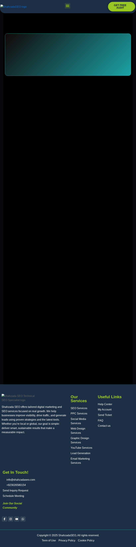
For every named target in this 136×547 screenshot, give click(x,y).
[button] (67, 6)
